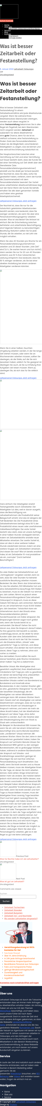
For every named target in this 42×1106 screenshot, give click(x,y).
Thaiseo (13, 1104)
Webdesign (16, 1073)
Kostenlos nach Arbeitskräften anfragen (19, 982)
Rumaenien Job (27, 1027)
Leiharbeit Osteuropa (26, 1102)
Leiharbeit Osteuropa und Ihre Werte (24, 28)
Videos (17, 1076)
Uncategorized (7, 74)
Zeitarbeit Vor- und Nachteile (18, 916)
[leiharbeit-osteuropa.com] (9, 18)
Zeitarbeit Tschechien (14, 907)
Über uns (8, 27)
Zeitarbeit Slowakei (13, 910)
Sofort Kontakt (6, 21)
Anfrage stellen (15, 38)
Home (6, 25)
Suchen (3, 893)
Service (7, 30)
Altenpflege (5, 1011)
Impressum (13, 36)
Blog (6, 32)
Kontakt (7, 34)
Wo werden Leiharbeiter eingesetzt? (21, 918)
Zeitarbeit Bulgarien (13, 913)
